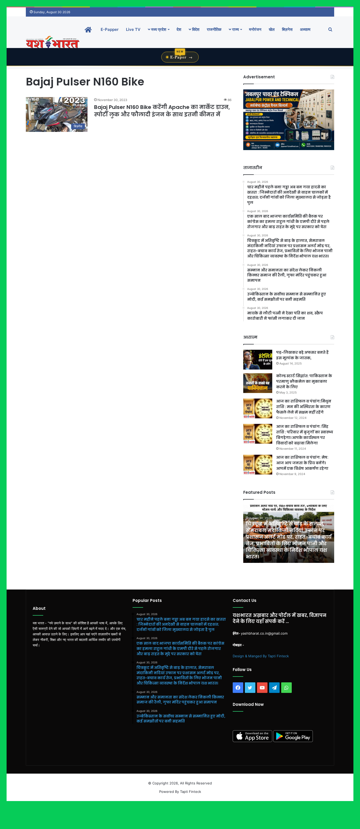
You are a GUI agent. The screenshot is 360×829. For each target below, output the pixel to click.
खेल (272, 29)
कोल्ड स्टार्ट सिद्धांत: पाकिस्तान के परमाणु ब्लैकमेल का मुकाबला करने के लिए (304, 381)
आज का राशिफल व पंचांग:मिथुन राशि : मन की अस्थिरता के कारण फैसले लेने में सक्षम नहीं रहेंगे (303, 407)
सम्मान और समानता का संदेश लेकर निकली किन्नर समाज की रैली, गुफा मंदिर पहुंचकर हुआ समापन (285, 550)
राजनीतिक (214, 29)
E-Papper (110, 29)
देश (179, 29)
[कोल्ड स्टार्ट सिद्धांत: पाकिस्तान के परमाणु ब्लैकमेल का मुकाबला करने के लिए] (257, 383)
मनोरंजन (255, 29)
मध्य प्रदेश (158, 29)
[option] (289, 534)
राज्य (235, 29)
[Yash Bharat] (52, 42)
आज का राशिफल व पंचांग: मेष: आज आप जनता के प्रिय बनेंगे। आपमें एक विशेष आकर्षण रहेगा (302, 463)
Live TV (133, 29)
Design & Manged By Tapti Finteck (261, 656)
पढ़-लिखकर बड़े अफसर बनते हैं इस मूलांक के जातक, (302, 355)
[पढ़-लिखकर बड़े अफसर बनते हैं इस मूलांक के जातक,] (257, 360)
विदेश (195, 29)
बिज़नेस (287, 29)
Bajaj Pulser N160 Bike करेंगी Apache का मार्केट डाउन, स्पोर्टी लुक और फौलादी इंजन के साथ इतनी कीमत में (162, 110)
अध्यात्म (305, 29)
